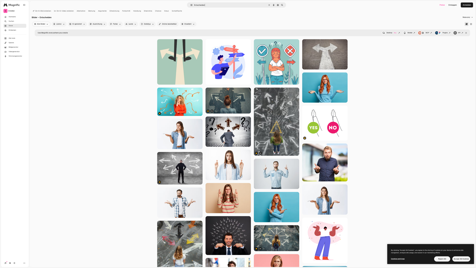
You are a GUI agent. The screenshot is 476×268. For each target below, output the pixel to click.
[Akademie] (10, 263)
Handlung (137, 11)
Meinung (91, 11)
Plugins (445, 33)
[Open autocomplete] (190, 5)
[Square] (471, 24)
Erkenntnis (148, 11)
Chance (158, 11)
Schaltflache (177, 11)
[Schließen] (466, 33)
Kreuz (166, 11)
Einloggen (452, 5)
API (459, 33)
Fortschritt (126, 11)
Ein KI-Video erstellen (65, 11)
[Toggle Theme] (14, 263)
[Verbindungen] (5, 263)
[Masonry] (467, 24)
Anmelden (467, 5)
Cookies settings (398, 259)
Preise (442, 5)
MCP (427, 33)
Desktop (391, 33)
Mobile (410, 33)
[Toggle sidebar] (24, 5)
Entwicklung (114, 11)
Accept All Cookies (461, 259)
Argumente (102, 11)
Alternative (81, 11)
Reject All (442, 259)
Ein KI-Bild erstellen (43, 11)
